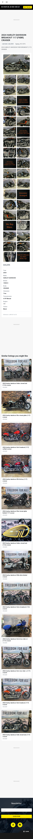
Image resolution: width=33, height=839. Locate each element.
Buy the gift (27, 7)
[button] (9, 80)
